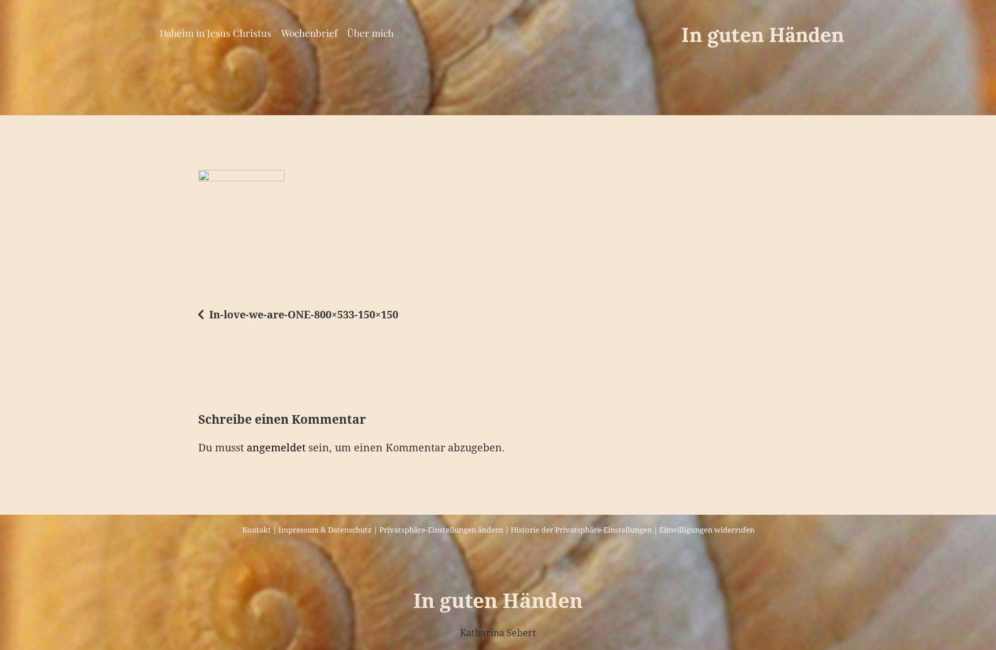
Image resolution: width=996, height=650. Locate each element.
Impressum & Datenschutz (325, 529)
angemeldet (276, 447)
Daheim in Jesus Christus (215, 32)
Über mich (370, 32)
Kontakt (256, 529)
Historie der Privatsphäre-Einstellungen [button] (581, 529)
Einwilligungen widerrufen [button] (706, 529)
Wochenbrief (309, 32)
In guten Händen (762, 35)
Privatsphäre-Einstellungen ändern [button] (441, 529)
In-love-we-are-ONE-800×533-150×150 (303, 314)
